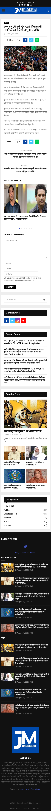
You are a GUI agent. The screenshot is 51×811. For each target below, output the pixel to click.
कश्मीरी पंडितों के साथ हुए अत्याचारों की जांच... (12, 463)
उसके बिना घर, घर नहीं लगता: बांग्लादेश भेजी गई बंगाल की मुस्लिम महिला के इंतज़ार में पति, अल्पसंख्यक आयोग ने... (32, 627)
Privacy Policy (15, 808)
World (6, 23)
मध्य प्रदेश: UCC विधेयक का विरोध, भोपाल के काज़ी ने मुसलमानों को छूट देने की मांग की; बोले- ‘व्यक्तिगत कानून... (32, 596)
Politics (7, 510)
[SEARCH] (44, 300)
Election (7, 525)
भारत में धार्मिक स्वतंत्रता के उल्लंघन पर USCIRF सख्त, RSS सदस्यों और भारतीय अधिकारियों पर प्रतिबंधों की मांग (30, 612)
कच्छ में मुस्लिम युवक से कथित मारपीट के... (23, 431)
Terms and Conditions (31, 808)
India (6, 506)
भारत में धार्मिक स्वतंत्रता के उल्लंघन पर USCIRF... (12, 486)
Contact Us (30, 2)
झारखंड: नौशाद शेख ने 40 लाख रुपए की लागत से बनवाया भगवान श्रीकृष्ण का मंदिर (25, 170)
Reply (17, 552)
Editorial (7, 518)
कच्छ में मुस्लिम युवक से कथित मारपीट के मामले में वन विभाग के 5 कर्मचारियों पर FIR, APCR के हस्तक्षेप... (31, 565)
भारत (3, 638)
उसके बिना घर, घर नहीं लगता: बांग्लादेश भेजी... (35, 486)
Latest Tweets (9, 539)
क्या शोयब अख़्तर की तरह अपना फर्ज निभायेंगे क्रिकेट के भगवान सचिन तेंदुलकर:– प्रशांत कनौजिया (25, 218)
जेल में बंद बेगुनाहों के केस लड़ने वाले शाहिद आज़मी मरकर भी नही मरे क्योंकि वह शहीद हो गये (25, 155)
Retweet (25, 552)
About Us (20, 2)
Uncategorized (10, 514)
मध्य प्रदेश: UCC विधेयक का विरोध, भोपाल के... (35, 463)
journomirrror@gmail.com (30, 789)
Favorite (33, 552)
